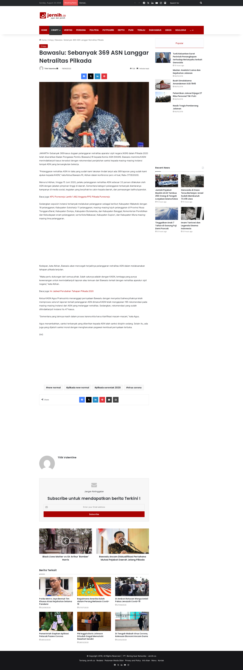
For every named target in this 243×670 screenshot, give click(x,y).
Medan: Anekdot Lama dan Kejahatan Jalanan (187, 71)
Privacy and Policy (133, 660)
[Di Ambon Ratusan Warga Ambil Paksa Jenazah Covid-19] (132, 586)
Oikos (168, 30)
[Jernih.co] (53, 16)
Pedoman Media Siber (114, 660)
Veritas (68, 30)
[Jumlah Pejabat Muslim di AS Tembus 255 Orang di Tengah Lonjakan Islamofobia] (166, 180)
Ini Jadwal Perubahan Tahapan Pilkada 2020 (72, 291)
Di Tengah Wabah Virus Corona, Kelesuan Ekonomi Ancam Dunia (131, 635)
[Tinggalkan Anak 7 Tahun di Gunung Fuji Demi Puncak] (166, 213)
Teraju (141, 30)
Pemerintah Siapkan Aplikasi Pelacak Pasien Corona (54, 635)
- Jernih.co (151, 656)
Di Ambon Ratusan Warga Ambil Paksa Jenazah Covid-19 (131, 600)
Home (44, 30)
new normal (54, 387)
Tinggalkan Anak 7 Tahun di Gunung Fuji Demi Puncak (166, 225)
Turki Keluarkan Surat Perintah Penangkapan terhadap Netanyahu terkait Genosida (187, 58)
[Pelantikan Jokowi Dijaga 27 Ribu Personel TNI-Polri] (163, 97)
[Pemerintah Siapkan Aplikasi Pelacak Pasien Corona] (56, 621)
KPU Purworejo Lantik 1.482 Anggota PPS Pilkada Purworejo (80, 196)
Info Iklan (146, 660)
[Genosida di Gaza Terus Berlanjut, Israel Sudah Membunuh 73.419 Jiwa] (192, 180)
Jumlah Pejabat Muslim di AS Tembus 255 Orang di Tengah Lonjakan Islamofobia (166, 194)
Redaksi (99, 660)
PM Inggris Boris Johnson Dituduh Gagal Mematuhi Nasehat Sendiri (90, 636)
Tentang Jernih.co (87, 660)
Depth (121, 30)
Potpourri (108, 30)
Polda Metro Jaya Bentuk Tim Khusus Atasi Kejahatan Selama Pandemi (55, 601)
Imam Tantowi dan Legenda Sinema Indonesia (190, 225)
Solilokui (180, 30)
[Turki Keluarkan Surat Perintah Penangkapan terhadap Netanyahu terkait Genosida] (163, 57)
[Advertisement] (149, 15)
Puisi (130, 30)
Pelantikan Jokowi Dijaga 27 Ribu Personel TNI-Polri (187, 95)
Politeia (94, 30)
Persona (81, 30)
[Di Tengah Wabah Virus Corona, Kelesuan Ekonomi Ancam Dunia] (132, 621)
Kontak (161, 660)
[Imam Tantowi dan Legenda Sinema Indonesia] (192, 213)
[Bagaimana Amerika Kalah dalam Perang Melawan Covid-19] (94, 586)
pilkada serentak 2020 (108, 387)
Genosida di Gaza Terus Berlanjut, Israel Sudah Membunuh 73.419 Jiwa (110, 3)
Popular (179, 43)
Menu (154, 660)
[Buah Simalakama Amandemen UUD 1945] (163, 84)
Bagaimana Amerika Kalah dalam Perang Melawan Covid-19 (93, 601)
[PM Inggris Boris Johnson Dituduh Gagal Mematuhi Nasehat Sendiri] (94, 621)
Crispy (54, 30)
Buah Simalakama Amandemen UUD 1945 (184, 82)
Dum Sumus (155, 30)
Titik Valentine (50, 68)
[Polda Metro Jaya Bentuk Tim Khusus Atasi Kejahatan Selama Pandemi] (56, 586)
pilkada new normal (78, 387)
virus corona (134, 387)
